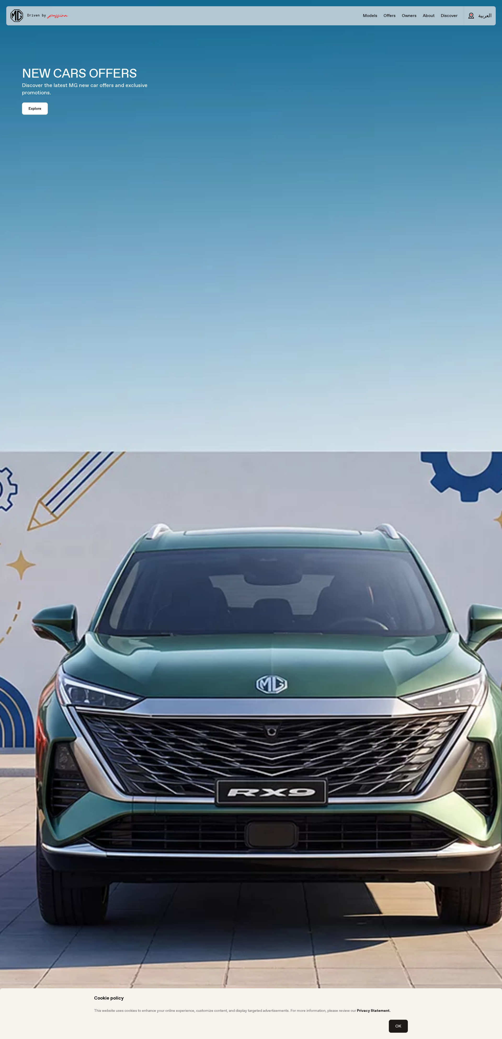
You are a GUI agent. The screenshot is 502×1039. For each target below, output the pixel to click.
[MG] (16, 15)
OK (398, 1026)
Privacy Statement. (374, 1010)
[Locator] (471, 16)
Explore (34, 108)
